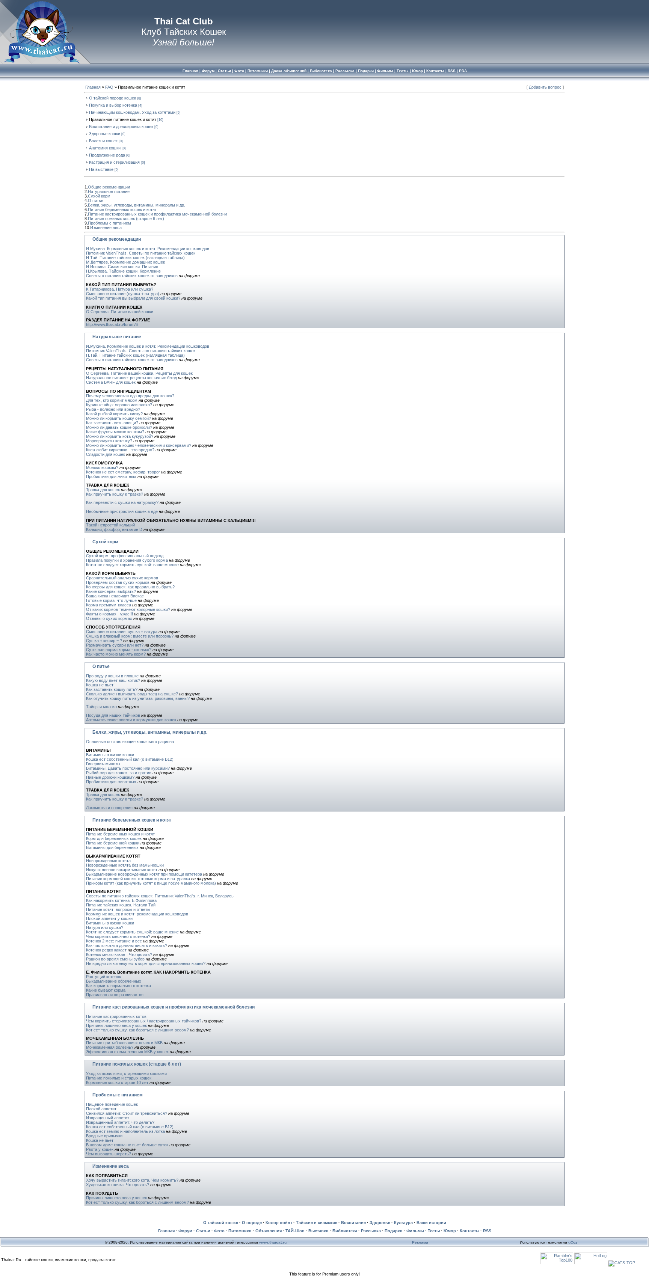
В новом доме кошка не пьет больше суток (127, 1145)
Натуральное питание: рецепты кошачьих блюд (131, 377)
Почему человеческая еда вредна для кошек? (130, 395)
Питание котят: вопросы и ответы (118, 909)
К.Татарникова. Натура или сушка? (119, 289)
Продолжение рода (107, 155)
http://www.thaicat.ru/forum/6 (112, 324)
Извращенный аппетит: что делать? (120, 1122)
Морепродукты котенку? (109, 441)
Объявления (268, 1231)
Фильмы (415, 1231)
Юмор (450, 1231)
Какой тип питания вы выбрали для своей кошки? (133, 298)
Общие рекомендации (109, 187)
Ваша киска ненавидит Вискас (115, 596)
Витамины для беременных (112, 847)
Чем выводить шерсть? (108, 1154)
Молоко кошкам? (102, 467)
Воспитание (353, 1222)
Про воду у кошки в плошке (112, 676)
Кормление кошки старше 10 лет (117, 1082)
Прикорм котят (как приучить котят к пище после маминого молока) (151, 883)
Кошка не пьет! (100, 685)
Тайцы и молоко (101, 706)
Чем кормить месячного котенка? (118, 936)
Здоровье (380, 1222)
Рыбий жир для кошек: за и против (118, 772)
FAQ (109, 87)
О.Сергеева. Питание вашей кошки (119, 311)
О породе (252, 1222)
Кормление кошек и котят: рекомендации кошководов (137, 914)
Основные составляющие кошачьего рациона (130, 741)
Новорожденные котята (108, 860)
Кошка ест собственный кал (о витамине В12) (130, 759)
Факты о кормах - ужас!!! (109, 614)
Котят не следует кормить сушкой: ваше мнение (132, 564)
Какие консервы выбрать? (111, 591)
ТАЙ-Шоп (295, 1231)
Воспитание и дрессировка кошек (121, 126)
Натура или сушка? (104, 927)
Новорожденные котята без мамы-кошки (125, 865)
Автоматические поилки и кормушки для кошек (131, 720)
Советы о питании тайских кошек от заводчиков (132, 275)
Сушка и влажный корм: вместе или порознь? (130, 636)
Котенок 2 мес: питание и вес (114, 941)
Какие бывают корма (105, 990)
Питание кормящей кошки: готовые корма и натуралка (138, 878)
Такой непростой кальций (110, 525)
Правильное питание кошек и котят (122, 119)
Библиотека (344, 1231)
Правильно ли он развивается (114, 994)
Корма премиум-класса (108, 605)
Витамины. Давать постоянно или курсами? (128, 768)
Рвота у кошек (99, 1149)
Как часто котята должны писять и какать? (126, 945)
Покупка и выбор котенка (113, 105)
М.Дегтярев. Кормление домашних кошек (125, 262)
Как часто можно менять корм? (116, 654)
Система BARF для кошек (111, 382)
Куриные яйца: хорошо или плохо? (119, 405)
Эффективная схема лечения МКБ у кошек (127, 1051)
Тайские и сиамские (316, 1222)
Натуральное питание (109, 191)
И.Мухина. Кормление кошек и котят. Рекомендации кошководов (147, 248)
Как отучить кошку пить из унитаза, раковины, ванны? (138, 698)
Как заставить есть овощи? (112, 423)
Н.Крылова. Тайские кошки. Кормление (123, 271)
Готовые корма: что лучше (111, 600)
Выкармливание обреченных (113, 981)
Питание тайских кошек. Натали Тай (120, 905)
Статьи (203, 1231)
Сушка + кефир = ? (104, 640)
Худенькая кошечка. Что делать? (117, 1184)
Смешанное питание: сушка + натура (121, 631)
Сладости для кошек (105, 454)
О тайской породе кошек (112, 98)
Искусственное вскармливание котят (121, 869)
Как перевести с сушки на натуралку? (122, 502)
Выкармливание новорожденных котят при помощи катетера (144, 874)
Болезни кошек (103, 141)
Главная (93, 87)
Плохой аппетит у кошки (109, 918)
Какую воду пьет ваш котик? (113, 680)
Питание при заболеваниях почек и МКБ (124, 1042)
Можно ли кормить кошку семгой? (118, 418)
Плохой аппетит (101, 1109)
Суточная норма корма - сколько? (118, 649)
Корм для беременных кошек (114, 838)
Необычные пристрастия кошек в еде (122, 511)
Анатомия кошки (105, 148)
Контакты (469, 1231)
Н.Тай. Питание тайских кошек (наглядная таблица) (135, 257)
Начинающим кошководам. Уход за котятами (132, 112)
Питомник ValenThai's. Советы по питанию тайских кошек (140, 253)
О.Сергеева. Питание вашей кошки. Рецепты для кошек (139, 373)
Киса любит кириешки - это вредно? (120, 450)
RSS (487, 1231)
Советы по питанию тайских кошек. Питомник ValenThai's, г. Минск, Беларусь (160, 896)
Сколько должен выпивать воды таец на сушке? (132, 694)
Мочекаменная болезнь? (109, 1047)
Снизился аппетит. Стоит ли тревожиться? (126, 1113)
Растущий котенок (103, 976)
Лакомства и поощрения (109, 807)
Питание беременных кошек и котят (122, 209)
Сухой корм (99, 196)
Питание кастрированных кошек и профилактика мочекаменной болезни (157, 214)
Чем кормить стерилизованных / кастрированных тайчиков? (143, 1021)
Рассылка (371, 1231)
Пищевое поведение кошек (112, 1104)
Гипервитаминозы (103, 763)
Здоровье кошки (104, 133)
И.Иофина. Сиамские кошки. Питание (122, 266)
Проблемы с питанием (109, 223)
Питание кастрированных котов (116, 1016)
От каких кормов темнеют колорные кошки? (128, 609)
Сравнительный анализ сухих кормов (122, 578)
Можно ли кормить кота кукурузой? (119, 436)
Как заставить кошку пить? (111, 689)
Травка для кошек (103, 489)
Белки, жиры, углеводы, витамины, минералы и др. (136, 205)
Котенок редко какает (106, 950)
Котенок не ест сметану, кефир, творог (123, 472)
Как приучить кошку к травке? (114, 494)
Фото (219, 1231)
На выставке (101, 169)
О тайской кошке (220, 1222)
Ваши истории (431, 1222)
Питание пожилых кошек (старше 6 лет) (126, 218)
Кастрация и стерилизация (114, 162)
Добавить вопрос (545, 87)
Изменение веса (106, 227)
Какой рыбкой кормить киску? (114, 414)
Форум (185, 1231)
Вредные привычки (104, 1136)
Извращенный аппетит (107, 1118)
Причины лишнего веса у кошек (116, 1025)
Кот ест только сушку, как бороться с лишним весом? (137, 1030)
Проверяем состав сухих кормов (117, 582)
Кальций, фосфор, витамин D (114, 529)
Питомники (240, 1231)
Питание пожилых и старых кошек (118, 1078)
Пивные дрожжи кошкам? (110, 777)
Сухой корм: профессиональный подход (124, 555)
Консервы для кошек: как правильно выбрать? (130, 587)
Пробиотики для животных (111, 476)
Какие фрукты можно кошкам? (115, 432)
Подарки (394, 1231)
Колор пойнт (279, 1222)
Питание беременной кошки (112, 843)
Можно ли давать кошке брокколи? (119, 427)
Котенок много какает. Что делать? (119, 954)
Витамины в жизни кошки (110, 754)
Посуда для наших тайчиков (113, 715)
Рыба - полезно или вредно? (113, 409)
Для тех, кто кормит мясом (111, 400)
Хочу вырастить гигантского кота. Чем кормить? (132, 1180)
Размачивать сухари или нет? (114, 645)
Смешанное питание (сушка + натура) (123, 293)
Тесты (434, 1231)
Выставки (318, 1231)
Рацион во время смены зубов (115, 959)
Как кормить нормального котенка (118, 985)
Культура (403, 1222)
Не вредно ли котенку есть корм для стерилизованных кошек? (145, 963)
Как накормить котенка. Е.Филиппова (121, 900)
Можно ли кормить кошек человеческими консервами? (138, 445)
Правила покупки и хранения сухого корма (127, 560)
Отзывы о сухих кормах (109, 618)
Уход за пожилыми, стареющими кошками (126, 1073)
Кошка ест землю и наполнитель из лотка (125, 1131)
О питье (95, 200)
